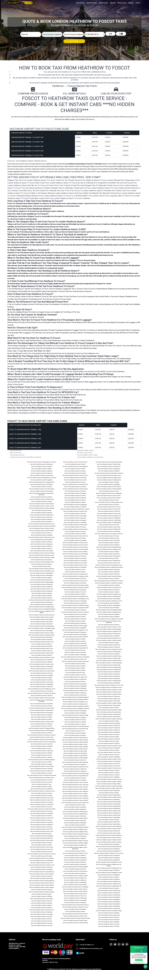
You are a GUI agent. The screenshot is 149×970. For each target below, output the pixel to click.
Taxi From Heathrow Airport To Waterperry (108, 813)
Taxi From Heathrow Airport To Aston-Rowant (41, 503)
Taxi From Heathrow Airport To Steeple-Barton (108, 694)
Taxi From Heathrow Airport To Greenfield (75, 560)
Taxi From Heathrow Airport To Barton (41, 532)
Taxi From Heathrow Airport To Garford (75, 513)
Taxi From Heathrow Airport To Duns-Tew (41, 862)
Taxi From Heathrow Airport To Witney (109, 888)
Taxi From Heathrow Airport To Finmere (75, 471)
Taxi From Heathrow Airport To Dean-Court (41, 831)
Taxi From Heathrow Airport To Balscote (41, 517)
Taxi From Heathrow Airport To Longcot (75, 778)
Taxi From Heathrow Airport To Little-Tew (75, 760)
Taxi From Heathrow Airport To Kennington (75, 683)
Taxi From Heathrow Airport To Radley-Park (109, 549)
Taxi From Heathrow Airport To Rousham (109, 569)
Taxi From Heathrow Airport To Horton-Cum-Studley (75, 657)
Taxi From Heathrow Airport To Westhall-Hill (109, 851)
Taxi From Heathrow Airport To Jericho (75, 675)
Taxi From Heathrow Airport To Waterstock (108, 815)
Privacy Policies (47, 958)
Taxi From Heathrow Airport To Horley (75, 650)
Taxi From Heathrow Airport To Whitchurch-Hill (109, 862)
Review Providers (92, 3)
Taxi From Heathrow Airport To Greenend (75, 558)
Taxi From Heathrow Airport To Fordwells (75, 477)
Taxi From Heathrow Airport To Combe (41, 773)
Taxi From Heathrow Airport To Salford (108, 578)
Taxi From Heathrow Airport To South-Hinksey (108, 656)
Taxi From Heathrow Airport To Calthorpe (41, 662)
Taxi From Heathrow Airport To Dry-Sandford (41, 858)
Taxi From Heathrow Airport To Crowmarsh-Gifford (41, 809)
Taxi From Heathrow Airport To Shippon (109, 616)
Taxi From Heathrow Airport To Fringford (75, 493)
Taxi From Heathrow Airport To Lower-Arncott (75, 782)
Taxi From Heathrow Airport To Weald (109, 819)
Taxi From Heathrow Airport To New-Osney (75, 893)
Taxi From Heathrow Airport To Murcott (75, 869)
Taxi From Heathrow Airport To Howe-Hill (75, 659)
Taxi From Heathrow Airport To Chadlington (41, 684)
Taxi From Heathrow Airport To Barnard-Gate (41, 528)
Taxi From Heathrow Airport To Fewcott (41, 925)
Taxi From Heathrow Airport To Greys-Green (75, 565)
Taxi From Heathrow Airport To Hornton (75, 652)
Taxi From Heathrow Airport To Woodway (109, 906)
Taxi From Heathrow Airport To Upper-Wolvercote (108, 788)
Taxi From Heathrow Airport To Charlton (41, 695)
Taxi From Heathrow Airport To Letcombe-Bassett (75, 726)
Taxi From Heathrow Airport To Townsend (109, 766)
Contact (138, 3)
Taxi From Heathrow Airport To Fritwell (75, 495)
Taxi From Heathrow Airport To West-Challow (109, 828)
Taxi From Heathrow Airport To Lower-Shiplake (75, 796)
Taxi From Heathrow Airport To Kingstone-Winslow (75, 706)
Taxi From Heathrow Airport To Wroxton (109, 919)
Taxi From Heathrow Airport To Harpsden (75, 589)
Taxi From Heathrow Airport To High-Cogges (75, 625)
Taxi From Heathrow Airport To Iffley (75, 668)
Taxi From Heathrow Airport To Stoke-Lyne (108, 698)
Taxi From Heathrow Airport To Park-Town (108, 509)
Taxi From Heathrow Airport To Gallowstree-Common (75, 509)
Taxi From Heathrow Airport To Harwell (75, 592)
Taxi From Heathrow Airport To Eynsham (41, 912)
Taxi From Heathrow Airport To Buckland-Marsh (41, 635)
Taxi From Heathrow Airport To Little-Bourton (75, 737)
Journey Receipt (103, 3)
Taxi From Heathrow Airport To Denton (41, 842)
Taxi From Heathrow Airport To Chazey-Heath (41, 708)
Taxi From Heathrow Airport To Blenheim (41, 580)
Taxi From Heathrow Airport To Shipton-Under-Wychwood (108, 621)
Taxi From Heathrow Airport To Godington (75, 522)
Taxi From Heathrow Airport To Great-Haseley (75, 547)
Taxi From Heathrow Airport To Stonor (109, 707)
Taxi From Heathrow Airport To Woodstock (108, 904)
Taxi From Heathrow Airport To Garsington (75, 515)
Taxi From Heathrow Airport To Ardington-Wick (41, 482)
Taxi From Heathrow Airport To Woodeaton (108, 895)
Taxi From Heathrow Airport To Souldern (109, 653)
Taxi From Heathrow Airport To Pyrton (109, 538)
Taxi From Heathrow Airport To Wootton (108, 913)
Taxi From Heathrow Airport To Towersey (109, 763)
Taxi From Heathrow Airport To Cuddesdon (41, 813)
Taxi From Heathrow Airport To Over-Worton (109, 497)
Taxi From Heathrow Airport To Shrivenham (109, 633)
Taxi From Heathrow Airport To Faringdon (41, 914)
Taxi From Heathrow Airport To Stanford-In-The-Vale (108, 685)
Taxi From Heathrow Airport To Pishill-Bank (109, 520)
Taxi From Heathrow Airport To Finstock (75, 473)
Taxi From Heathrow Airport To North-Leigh (75, 920)
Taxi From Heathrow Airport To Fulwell (75, 500)
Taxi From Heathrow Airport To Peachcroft (108, 513)
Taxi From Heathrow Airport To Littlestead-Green (75, 766)
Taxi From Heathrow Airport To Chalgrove (41, 686)
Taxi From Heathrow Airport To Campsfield (41, 666)
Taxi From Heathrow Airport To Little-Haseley (75, 748)
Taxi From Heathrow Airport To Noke (75, 911)
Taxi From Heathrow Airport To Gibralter (75, 518)
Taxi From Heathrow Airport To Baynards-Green (41, 537)
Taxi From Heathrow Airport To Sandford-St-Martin (109, 583)
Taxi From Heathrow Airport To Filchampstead (75, 466)
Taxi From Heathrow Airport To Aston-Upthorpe (41, 508)
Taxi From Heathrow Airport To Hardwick (75, 583)
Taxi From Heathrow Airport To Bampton (41, 519)
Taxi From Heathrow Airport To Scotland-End (109, 594)
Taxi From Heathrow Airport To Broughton (41, 630)
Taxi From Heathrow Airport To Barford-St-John (42, 524)
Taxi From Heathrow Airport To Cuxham (41, 827)
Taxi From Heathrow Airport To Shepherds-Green (108, 601)
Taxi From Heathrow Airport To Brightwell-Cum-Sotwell (42, 612)
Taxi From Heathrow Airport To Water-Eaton (109, 810)
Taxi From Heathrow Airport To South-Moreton (108, 660)
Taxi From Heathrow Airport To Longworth (75, 780)
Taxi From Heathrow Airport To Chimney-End (41, 721)
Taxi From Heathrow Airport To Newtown (75, 909)
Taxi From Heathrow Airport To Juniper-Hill (75, 677)
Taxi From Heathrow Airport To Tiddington (108, 757)
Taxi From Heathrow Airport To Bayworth (42, 539)
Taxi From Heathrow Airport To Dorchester (41, 847)
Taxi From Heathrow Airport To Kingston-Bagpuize (75, 697)
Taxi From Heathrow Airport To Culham (41, 815)
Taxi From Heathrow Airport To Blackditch (41, 573)
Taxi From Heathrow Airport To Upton (109, 792)
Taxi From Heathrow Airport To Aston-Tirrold (41, 506)
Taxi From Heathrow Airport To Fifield (75, 464)
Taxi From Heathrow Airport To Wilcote (108, 877)
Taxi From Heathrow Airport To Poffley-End (108, 529)
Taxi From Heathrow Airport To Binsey (41, 564)
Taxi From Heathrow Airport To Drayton (41, 856)
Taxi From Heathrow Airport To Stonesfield (108, 705)
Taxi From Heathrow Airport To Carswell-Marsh (41, 671)
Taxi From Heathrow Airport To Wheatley (109, 857)
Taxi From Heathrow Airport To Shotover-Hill (109, 631)
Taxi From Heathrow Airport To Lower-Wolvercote (75, 802)
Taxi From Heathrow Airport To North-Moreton (75, 922)
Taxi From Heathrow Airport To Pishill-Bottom (108, 522)
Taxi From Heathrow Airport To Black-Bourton (41, 568)
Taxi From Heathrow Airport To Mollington (75, 857)
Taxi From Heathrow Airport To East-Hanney (41, 883)
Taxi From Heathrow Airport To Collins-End (41, 771)
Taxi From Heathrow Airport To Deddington (41, 836)
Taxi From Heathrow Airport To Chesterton (41, 712)
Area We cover (121, 3)
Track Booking (80, 3)
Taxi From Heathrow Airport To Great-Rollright (75, 554)
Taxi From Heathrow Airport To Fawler (41, 918)
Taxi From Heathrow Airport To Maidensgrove (75, 811)
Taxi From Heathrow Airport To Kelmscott (75, 679)
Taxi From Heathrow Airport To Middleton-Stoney (75, 834)
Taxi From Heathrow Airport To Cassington (41, 675)
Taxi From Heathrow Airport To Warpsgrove (109, 806)
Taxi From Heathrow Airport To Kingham (75, 692)
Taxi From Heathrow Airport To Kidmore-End (75, 690)
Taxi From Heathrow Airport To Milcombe (75, 836)
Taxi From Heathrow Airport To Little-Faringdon (75, 746)
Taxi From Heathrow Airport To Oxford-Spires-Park (109, 502)
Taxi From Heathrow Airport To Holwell (75, 641)
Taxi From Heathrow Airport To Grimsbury (75, 567)
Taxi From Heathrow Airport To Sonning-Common (108, 649)
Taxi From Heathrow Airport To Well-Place (108, 822)
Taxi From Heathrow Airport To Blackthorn (41, 575)
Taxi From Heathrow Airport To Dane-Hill (41, 829)
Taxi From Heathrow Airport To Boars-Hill (41, 588)
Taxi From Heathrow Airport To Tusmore (109, 772)
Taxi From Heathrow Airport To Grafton (75, 538)
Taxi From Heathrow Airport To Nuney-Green (109, 475)
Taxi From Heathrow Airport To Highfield (75, 627)
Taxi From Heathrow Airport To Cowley (41, 793)
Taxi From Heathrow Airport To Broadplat (41, 619)
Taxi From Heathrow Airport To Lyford (75, 804)
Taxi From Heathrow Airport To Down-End (41, 849)
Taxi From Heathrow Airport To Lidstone (75, 735)
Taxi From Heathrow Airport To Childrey (41, 714)
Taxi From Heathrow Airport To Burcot (41, 644)
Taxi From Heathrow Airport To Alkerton (41, 471)
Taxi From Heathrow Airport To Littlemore (75, 764)
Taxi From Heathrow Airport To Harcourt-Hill (75, 580)
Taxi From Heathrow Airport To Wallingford (108, 795)
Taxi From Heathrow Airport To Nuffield (108, 471)
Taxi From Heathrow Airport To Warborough (109, 801)
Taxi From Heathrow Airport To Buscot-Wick (41, 653)
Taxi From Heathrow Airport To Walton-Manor (108, 797)
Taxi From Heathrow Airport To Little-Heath (75, 751)
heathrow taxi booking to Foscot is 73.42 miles (85, 164)
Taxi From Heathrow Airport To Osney (109, 491)
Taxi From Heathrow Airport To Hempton (75, 610)
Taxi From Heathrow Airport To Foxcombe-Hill (75, 484)
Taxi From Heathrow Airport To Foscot (75, 482)
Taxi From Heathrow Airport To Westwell (109, 855)
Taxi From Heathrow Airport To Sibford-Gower (108, 640)
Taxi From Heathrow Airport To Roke (109, 558)
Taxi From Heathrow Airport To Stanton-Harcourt (109, 687)
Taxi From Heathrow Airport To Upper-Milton (109, 783)
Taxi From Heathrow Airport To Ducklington (41, 860)
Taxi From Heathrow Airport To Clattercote (41, 750)
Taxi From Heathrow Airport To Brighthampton (41, 606)
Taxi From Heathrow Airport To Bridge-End (41, 604)
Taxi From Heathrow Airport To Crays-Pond (41, 797)
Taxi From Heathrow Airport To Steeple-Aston (108, 692)
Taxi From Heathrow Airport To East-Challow (41, 874)
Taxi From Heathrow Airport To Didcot (41, 844)
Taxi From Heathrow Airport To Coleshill (41, 768)
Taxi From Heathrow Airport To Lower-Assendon (75, 784)
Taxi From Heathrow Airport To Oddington (109, 484)
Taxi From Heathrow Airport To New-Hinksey (75, 889)
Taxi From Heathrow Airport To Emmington (41, 898)
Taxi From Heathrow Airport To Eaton (41, 894)
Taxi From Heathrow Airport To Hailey (75, 571)
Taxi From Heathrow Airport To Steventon (109, 696)
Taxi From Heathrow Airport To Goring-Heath (75, 529)
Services (112, 3)
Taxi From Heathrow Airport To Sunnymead (108, 716)
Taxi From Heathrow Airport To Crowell (41, 806)
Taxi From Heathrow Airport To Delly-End (41, 838)
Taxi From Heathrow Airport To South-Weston (109, 667)
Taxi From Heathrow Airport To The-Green (108, 752)
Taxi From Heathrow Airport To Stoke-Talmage (108, 703)
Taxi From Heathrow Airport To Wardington (108, 804)
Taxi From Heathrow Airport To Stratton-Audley (109, 710)
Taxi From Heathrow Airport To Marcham (75, 816)
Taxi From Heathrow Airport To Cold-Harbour (41, 766)
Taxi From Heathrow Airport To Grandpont (75, 540)
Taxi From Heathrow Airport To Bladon (41, 577)
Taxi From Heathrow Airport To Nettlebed (75, 882)
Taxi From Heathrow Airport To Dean (41, 833)
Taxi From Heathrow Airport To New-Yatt (75, 895)
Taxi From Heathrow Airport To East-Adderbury (41, 871)
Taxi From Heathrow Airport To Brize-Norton (41, 617)
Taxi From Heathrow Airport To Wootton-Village (109, 910)
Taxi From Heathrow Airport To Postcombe (108, 531)
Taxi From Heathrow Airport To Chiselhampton (41, 730)
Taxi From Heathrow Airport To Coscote (41, 782)
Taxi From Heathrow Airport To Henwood (75, 618)
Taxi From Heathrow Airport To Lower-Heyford (75, 789)
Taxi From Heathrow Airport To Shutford (109, 636)
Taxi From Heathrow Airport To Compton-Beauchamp (41, 775)
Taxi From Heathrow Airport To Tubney (108, 770)
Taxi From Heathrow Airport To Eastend (41, 889)
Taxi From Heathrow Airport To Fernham (41, 923)
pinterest (127, 944)
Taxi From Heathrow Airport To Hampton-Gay (75, 574)
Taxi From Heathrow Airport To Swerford (109, 725)
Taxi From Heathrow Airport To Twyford (109, 774)
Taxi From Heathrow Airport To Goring (75, 531)
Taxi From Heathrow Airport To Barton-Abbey (41, 530)
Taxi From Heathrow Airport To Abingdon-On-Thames (41, 462)
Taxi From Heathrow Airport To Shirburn (109, 624)
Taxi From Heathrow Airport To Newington (75, 900)
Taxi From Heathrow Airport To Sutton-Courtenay (109, 718)
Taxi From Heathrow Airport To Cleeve (41, 755)
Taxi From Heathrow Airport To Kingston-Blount (75, 699)
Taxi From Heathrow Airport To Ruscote (108, 574)
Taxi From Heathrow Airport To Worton (108, 917)
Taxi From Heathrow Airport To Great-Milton (75, 551)
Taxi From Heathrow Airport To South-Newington (109, 662)
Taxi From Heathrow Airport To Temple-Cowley (108, 745)
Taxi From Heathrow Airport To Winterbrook (109, 883)
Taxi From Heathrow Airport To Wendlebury (109, 824)
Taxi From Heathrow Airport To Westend (109, 848)
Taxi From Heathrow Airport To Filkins (75, 468)
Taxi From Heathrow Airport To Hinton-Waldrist (75, 636)
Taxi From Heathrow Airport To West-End (109, 831)
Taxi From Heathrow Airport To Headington (75, 601)
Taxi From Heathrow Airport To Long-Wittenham (75, 775)
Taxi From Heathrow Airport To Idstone (75, 666)
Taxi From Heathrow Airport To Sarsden (109, 589)
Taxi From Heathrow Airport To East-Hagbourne (41, 880)
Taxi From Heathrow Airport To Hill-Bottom (75, 634)
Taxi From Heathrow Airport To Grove (75, 569)
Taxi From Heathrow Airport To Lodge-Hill (75, 771)
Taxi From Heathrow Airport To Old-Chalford (109, 486)
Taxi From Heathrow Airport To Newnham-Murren (75, 904)
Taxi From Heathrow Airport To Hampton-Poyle (75, 576)
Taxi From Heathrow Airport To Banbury (41, 521)
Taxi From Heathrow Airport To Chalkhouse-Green (41, 688)
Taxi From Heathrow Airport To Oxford (108, 504)
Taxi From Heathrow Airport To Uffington (109, 777)
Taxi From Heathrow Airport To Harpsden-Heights (75, 587)
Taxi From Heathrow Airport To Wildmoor (109, 879)
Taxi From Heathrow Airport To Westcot (108, 844)
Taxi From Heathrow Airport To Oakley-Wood (109, 480)
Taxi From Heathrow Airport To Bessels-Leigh (41, 555)
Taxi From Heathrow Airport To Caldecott (41, 659)
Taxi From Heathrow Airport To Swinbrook (108, 727)
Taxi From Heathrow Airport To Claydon (41, 753)
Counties (130, 3)
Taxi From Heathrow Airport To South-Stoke (109, 665)
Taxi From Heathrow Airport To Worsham (109, 915)
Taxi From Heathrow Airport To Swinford (109, 730)
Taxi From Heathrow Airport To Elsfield (41, 896)
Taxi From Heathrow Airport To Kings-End (75, 695)
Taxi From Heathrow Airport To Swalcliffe (109, 723)
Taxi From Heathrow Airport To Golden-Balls (75, 524)
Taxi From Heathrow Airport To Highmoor (75, 632)
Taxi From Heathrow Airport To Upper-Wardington (108, 786)
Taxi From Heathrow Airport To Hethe (75, 621)
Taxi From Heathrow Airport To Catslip (41, 677)
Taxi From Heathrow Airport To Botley (41, 593)
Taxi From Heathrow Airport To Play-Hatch (108, 527)
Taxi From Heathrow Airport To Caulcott (41, 680)
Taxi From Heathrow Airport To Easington (41, 869)
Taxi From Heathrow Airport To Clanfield (41, 746)
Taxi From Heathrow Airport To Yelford (108, 926)
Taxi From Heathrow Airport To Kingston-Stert (75, 704)
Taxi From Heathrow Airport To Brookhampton (41, 626)
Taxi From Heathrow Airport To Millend (75, 838)
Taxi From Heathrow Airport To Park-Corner (109, 506)
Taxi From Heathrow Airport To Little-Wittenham (75, 762)
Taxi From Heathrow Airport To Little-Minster (75, 755)
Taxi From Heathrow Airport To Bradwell (41, 602)
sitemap (45, 960)
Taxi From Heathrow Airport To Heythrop (75, 623)
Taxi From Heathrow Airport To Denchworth (41, 840)
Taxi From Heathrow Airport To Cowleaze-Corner (41, 791)
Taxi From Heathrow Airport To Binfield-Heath (41, 562)
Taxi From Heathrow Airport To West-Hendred (108, 839)
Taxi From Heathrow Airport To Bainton (41, 512)
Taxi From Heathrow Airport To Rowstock (109, 571)
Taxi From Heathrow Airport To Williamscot (108, 881)
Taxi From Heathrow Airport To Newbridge (75, 898)
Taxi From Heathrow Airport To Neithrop (75, 873)
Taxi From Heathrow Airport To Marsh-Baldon (75, 818)
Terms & (57, 958)
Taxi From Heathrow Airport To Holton (75, 639)
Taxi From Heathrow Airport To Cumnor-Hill (41, 818)
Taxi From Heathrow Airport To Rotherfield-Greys (108, 565)
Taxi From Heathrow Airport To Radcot (108, 542)
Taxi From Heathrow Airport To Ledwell (75, 724)
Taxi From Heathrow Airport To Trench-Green (108, 768)
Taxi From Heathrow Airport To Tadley (109, 736)
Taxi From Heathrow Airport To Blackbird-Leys (41, 571)
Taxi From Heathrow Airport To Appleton (41, 480)
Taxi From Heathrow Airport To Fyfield (75, 502)
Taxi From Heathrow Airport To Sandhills (109, 585)
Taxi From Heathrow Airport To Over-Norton (109, 495)
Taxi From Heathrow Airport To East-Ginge (41, 878)
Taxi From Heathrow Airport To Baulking (41, 535)
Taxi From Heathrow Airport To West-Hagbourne (109, 835)
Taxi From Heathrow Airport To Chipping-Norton (41, 728)
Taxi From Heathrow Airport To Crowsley (42, 811)
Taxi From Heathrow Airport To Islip (75, 672)
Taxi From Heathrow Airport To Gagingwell (75, 504)
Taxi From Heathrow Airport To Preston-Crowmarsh (109, 533)
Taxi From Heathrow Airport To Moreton (75, 862)
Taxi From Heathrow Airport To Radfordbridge (108, 547)
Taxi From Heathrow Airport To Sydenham (108, 732)
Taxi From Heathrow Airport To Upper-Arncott (108, 779)
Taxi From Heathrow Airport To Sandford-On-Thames (108, 580)
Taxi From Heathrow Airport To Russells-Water (108, 576)
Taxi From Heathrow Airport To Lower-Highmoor (75, 791)
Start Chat (139, 960)
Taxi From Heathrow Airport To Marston (75, 820)
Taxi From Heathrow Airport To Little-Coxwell (75, 744)
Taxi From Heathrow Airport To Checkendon (41, 710)
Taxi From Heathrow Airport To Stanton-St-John (109, 689)
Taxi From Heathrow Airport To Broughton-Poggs (41, 628)
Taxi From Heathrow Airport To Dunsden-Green (41, 865)
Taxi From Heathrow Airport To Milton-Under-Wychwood (75, 848)
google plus (119, 944)
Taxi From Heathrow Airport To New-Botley (75, 884)
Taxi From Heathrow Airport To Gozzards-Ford (75, 536)
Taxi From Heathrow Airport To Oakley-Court (109, 477)
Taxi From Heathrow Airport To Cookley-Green (41, 777)
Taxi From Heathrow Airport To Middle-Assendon (75, 827)
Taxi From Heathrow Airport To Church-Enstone (41, 739)
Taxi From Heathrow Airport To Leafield (75, 722)
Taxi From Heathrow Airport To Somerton (109, 647)
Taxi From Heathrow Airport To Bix (41, 566)
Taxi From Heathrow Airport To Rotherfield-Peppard (109, 567)
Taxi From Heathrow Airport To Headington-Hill (75, 596)
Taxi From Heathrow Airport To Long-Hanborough (75, 773)
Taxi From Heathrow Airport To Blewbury (42, 584)
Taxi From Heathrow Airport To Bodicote (41, 591)
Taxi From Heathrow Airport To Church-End (41, 737)
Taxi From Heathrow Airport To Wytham (108, 922)
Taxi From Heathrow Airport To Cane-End (41, 668)
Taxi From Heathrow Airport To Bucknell (41, 639)
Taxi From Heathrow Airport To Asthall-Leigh (41, 499)
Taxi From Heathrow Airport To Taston (109, 741)
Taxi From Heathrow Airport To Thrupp (108, 754)
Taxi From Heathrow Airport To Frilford (75, 491)
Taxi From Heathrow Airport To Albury (41, 468)
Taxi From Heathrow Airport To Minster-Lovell (75, 853)
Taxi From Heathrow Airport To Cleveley (41, 757)
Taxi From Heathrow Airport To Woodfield (109, 897)
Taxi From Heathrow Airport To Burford (41, 650)
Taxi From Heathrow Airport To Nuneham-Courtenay (109, 473)
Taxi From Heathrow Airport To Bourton (41, 597)
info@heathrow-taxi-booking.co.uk (91, 948)
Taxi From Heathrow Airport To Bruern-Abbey (41, 632)
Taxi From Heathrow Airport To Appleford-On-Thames (41, 477)
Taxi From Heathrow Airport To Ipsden (75, 670)
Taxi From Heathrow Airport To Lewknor (75, 733)
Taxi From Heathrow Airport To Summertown (109, 712)
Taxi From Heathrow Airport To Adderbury (41, 464)
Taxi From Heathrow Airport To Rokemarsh (108, 560)
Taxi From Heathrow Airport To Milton (75, 851)
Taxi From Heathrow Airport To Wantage (109, 799)
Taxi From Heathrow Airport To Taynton (108, 743)
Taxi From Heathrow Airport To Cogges (41, 764)
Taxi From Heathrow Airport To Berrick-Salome (41, 553)
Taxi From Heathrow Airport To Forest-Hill (75, 480)
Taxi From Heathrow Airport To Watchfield (108, 808)
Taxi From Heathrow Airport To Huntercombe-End (75, 661)
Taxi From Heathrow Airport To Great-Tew (75, 556)
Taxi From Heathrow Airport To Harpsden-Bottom (75, 585)
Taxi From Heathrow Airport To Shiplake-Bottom (109, 610)
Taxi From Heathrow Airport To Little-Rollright (75, 757)
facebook (111, 944)
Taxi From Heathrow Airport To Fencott (41, 921)
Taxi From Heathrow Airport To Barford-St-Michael (41, 526)
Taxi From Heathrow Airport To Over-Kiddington (109, 493)
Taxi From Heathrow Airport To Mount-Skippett (75, 866)
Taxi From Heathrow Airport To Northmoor (108, 468)
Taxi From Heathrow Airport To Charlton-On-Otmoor (41, 693)
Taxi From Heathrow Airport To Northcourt (108, 466)
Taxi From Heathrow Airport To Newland (75, 902)
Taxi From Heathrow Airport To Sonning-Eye (109, 651)
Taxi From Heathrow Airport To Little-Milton (75, 753)
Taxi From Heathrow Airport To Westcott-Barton (109, 846)
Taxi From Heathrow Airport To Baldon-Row (41, 515)
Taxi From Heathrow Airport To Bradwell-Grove (41, 600)
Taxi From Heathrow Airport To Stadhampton (109, 680)
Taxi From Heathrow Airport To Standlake (109, 683)
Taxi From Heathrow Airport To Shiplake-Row (109, 612)
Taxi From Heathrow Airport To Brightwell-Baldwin (41, 609)
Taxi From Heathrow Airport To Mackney (75, 809)
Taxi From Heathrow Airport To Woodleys (109, 901)
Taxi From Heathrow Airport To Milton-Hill (75, 845)
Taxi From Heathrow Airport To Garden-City (75, 511)
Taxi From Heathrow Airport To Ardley (41, 486)
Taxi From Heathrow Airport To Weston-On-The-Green (108, 853)
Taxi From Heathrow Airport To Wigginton (109, 874)
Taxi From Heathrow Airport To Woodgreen (108, 899)
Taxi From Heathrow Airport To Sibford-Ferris (108, 638)
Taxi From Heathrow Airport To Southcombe (109, 669)
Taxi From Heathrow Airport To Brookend (41, 623)
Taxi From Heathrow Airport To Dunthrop (42, 867)
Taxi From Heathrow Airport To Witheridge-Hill (108, 886)
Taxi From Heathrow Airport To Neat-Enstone (75, 871)
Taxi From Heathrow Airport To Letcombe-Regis (75, 728)
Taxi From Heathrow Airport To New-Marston (75, 891)
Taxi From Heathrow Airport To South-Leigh (109, 658)
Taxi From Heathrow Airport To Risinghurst (108, 556)
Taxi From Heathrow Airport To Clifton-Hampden (41, 759)
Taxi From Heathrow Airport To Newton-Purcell (75, 907)
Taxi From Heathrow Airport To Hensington (75, 614)
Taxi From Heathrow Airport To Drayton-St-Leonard (41, 853)
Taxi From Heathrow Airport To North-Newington (109, 462)
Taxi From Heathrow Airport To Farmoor (41, 916)
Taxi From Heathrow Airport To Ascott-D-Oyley (41, 489)
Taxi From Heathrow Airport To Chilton (41, 719)
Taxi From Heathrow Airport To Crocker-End (41, 800)
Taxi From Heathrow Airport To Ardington (41, 484)
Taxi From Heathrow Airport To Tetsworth (109, 748)
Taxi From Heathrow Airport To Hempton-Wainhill (75, 607)
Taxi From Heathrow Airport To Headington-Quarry (75, 598)
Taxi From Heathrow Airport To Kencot (75, 681)
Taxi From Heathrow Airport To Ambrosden (41, 475)
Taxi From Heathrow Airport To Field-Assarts (75, 462)
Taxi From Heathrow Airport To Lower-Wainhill (75, 800)
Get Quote (74, 41)
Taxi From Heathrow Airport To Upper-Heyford (108, 781)
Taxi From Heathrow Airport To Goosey (75, 527)
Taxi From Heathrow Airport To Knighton (75, 713)
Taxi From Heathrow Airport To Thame (108, 750)
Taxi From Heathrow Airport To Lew (75, 731)
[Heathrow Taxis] (20, 5)
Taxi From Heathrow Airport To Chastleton (41, 703)
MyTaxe (98, 969)
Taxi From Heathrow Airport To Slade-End (109, 645)
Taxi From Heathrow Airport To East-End (41, 876)
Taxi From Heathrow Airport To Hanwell (75, 578)
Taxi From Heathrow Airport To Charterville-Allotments (42, 700)
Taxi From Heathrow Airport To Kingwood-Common (75, 708)
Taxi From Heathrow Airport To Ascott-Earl (41, 491)
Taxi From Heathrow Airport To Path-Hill (109, 511)
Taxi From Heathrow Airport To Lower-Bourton (75, 787)
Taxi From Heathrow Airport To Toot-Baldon (109, 761)
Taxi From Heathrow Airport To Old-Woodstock (108, 489)
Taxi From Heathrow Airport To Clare (41, 748)
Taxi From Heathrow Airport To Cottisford (41, 788)
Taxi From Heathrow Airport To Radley (108, 551)
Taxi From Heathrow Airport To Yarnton (108, 924)
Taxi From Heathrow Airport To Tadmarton (108, 739)
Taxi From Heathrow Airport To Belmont (41, 546)
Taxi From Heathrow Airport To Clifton (41, 762)
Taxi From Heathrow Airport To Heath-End (75, 603)
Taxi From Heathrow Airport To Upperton (109, 790)
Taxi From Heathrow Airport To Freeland (75, 486)
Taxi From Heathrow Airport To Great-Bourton (75, 542)
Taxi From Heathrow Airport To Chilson (41, 717)
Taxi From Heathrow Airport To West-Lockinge (108, 842)
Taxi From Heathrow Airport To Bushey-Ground (41, 657)
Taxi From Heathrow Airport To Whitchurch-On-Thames (109, 865)
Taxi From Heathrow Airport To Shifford (109, 603)
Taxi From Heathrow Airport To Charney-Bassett (41, 697)
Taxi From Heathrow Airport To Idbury (75, 663)
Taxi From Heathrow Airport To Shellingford (109, 596)
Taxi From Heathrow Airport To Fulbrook (75, 497)
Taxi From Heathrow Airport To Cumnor (41, 820)
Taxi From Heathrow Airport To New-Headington (75, 887)
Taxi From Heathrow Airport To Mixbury (75, 855)
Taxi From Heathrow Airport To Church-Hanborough (41, 741)
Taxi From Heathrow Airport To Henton (75, 616)
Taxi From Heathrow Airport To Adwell (41, 466)
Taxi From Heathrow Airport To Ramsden (109, 554)
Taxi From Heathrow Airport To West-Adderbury (109, 826)
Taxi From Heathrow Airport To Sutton (109, 721)
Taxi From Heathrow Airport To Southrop (109, 674)
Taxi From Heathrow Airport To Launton (75, 719)
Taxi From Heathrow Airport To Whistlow (109, 860)
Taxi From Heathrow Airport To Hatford (75, 594)
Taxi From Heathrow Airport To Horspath (75, 654)
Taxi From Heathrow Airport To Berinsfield (41, 550)
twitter (115, 944)
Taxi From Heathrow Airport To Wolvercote (108, 890)
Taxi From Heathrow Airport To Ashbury (41, 497)
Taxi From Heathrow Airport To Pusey (109, 536)
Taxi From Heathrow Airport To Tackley (108, 734)
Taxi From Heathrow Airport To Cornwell (41, 779)
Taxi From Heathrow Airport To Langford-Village (75, 715)
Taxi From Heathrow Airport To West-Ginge (108, 833)
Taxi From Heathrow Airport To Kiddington (75, 686)
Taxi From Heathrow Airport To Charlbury (41, 691)
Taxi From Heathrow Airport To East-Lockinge (41, 887)
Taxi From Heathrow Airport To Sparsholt (109, 676)
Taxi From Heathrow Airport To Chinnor (41, 726)
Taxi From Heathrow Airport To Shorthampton (108, 629)
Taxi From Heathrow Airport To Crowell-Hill (41, 804)
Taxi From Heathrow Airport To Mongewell (75, 860)
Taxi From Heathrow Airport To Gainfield (75, 506)
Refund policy (64, 958)
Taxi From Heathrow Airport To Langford (75, 717)
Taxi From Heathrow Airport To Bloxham (41, 586)
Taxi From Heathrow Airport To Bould (41, 595)
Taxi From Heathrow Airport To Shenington (108, 598)
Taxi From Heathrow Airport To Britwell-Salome (41, 615)
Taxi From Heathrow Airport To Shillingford (108, 605)
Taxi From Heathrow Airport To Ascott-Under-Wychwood (41, 494)
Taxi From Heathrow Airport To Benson (41, 548)
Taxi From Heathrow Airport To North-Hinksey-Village (75, 918)
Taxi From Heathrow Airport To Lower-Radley (75, 793)
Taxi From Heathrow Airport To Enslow (41, 900)
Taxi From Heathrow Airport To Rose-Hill (109, 562)
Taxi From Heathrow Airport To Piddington (108, 518)
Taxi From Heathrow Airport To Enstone (41, 903)
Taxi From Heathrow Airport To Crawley (41, 795)
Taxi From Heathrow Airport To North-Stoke (109, 464)
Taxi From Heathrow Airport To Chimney (41, 723)
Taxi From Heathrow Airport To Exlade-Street (41, 909)
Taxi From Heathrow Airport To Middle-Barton (75, 831)
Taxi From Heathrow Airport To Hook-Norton (75, 645)
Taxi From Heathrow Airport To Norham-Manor (75, 913)
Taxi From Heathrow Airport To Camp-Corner (41, 664)
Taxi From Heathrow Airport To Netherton (75, 880)
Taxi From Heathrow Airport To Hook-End (75, 643)
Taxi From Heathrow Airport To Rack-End (109, 540)
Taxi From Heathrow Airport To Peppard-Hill (109, 515)
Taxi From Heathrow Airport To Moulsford (75, 864)
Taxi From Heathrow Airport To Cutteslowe (41, 824)
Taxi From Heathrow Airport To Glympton (75, 520)
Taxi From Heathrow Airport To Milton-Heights (75, 843)
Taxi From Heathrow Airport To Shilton (108, 607)
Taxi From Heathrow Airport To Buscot (41, 655)
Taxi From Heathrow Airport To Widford (108, 870)
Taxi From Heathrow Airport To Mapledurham (75, 813)
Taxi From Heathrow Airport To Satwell (108, 592)
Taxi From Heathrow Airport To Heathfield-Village (75, 605)
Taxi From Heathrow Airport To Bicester (41, 559)
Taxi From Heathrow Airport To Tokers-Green (108, 759)
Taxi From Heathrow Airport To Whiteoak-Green (109, 868)
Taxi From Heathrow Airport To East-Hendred (41, 885)
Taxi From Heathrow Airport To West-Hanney (109, 837)
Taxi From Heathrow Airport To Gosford (75, 533)
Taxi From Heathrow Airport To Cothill (41, 786)
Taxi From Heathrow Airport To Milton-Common (75, 840)
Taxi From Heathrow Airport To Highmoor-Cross (75, 630)
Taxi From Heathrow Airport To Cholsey (41, 732)
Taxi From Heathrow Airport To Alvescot (41, 473)
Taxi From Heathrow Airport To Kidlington (75, 688)
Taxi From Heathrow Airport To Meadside (75, 822)
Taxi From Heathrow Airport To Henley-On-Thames (75, 612)
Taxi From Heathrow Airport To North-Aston (75, 916)
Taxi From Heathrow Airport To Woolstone (109, 908)
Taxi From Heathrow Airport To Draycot (41, 851)
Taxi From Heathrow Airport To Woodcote (109, 892)
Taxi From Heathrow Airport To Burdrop (41, 646)
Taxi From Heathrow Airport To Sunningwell (109, 714)
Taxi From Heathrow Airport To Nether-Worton (75, 875)
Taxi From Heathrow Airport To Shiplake (109, 614)
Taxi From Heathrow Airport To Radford (108, 545)
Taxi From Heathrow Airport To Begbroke (41, 544)
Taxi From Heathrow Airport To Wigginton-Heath (109, 872)
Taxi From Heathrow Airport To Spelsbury (109, 678)
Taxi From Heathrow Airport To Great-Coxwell (75, 545)
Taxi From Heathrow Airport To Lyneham (75, 807)
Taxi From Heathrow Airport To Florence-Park (75, 475)
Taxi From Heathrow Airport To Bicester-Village (41, 557)
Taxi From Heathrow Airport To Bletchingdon (41, 582)
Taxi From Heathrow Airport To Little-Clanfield (75, 742)
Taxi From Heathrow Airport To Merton (75, 825)
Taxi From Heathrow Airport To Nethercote (75, 878)
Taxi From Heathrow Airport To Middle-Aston (75, 829)
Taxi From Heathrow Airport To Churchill (42, 744)
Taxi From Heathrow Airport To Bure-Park (41, 648)
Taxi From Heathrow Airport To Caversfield (41, 682)
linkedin (123, 944)
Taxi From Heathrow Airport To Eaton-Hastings (41, 892)
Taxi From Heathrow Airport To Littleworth (75, 769)
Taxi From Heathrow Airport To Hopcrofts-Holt (75, 648)
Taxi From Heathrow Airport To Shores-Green (108, 627)
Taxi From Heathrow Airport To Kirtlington (75, 710)
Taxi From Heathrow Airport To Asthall (41, 501)
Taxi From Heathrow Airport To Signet (109, 642)
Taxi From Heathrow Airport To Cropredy (42, 802)
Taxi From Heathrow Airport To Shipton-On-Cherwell (109, 618)
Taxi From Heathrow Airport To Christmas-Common (42, 735)
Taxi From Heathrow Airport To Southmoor (108, 671)
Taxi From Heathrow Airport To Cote (41, 784)
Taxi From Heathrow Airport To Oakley (108, 482)
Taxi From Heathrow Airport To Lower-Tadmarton (75, 798)
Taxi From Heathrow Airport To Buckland (42, 637)
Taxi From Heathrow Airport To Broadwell (41, 621)
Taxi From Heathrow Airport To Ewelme (41, 907)
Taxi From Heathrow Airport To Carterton (41, 673)
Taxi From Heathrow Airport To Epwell (41, 905)
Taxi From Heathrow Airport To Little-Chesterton (75, 739)
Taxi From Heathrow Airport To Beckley (41, 541)
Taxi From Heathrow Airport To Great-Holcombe (75, 549)
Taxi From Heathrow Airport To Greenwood (75, 562)
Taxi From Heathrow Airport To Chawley (41, 706)
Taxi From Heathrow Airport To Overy (109, 500)
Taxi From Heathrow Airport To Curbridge (41, 822)
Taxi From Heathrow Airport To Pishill (109, 524)
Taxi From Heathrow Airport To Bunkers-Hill (41, 641)
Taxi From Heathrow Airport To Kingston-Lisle (75, 701)
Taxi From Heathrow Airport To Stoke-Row (108, 701)
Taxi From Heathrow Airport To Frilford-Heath (75, 489)
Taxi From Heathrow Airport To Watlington (108, 817)
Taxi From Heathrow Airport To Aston (42, 510)
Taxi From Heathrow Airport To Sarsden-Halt (109, 587)
